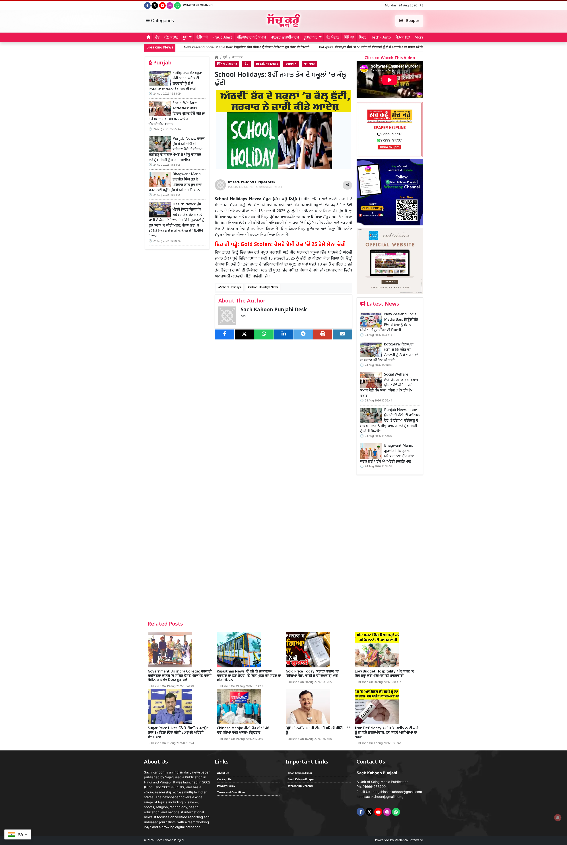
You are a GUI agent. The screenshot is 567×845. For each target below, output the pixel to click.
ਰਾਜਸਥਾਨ (237, 57)
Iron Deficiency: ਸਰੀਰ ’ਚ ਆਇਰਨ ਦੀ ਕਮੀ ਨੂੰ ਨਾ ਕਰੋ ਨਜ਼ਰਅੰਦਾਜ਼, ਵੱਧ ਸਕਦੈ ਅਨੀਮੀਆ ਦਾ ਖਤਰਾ (387, 732)
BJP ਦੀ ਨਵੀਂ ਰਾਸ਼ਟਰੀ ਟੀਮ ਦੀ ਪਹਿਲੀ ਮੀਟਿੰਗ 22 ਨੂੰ (318, 730)
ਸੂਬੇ (225, 57)
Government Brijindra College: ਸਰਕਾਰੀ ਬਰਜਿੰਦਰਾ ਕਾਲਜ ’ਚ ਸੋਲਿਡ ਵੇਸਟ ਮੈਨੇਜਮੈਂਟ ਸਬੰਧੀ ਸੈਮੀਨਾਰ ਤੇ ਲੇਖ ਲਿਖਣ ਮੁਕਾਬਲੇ (180, 675)
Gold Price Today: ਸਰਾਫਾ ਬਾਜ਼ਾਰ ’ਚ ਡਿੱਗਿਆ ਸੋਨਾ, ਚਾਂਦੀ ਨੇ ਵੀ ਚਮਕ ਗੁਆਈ (312, 673)
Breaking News (267, 64)
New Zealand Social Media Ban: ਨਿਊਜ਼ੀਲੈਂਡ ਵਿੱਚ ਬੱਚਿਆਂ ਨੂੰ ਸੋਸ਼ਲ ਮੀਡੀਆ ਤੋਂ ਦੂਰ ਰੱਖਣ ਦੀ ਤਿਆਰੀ (185, 47)
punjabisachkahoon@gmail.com (397, 792)
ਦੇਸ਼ (157, 37)
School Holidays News (263, 287)
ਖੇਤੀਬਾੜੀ (202, 37)
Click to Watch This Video (390, 58)
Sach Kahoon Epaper (301, 779)
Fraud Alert (222, 37)
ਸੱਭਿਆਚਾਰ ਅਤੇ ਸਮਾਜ (251, 37)
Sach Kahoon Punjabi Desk (274, 310)
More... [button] (420, 37)
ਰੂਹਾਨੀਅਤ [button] (310, 37)
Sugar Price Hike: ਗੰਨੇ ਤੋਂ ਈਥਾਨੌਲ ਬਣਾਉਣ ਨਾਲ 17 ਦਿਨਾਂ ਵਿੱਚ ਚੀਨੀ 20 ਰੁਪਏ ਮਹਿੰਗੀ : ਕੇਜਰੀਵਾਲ (178, 732)
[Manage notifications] (557, 817)
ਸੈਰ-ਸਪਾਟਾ (403, 37)
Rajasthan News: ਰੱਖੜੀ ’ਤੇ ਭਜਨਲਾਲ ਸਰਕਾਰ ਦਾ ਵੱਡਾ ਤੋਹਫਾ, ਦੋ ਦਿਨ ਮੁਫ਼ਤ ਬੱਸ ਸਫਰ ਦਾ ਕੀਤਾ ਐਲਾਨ (249, 675)
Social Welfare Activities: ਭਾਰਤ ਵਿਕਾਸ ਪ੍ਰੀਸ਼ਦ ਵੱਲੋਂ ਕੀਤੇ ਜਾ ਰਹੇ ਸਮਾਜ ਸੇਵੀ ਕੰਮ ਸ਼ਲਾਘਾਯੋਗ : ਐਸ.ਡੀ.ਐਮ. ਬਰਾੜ (177, 114)
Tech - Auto (381, 37)
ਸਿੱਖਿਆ (349, 37)
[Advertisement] (390, 546)
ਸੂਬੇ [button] (185, 37)
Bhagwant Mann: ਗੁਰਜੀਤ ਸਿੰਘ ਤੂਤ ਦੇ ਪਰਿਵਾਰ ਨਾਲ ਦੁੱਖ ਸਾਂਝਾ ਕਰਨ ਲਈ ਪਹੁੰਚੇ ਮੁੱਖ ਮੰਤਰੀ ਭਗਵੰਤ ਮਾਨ (175, 182)
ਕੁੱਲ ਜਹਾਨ (171, 37)
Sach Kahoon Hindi (300, 773)
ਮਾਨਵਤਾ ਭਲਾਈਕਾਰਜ (285, 37)
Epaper (412, 20)
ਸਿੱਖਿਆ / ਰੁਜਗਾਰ (227, 64)
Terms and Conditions (231, 792)
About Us (223, 773)
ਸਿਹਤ (362, 37)
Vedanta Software (409, 840)
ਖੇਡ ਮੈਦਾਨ (332, 37)
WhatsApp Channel (198, 5)
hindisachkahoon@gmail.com (379, 797)
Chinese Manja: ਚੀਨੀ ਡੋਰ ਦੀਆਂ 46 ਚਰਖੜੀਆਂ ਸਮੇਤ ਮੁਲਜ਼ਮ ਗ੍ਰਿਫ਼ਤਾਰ (243, 730)
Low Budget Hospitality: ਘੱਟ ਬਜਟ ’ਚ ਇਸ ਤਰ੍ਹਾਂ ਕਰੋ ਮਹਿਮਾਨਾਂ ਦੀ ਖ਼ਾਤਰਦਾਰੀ (384, 673)
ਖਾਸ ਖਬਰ (309, 64)
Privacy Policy (226, 785)
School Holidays (230, 287)
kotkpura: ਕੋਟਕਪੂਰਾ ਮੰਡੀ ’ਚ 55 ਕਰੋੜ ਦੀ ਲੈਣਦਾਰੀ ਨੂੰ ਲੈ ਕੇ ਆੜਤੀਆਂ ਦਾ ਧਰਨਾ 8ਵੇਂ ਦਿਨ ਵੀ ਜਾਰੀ (316, 47)
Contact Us (224, 779)
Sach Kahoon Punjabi (170, 840)
